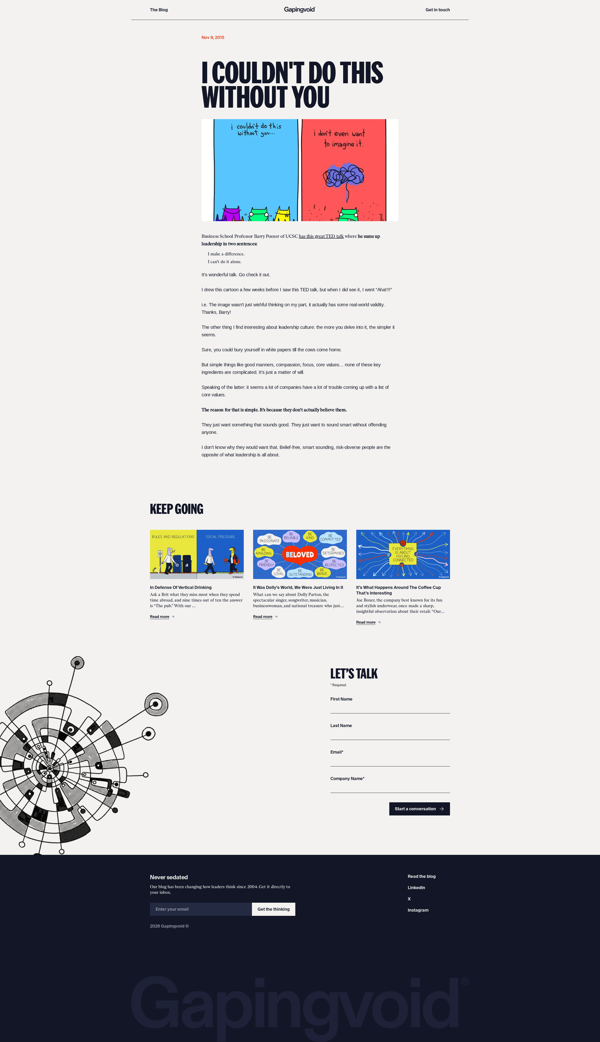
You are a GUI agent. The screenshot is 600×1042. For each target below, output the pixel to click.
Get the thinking (274, 909)
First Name (341, 699)
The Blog (159, 9)
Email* (336, 752)
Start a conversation (415, 808)
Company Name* (347, 778)
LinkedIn (416, 887)
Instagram (418, 910)
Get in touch (438, 9)
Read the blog (422, 876)
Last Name (341, 725)
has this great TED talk (321, 236)
